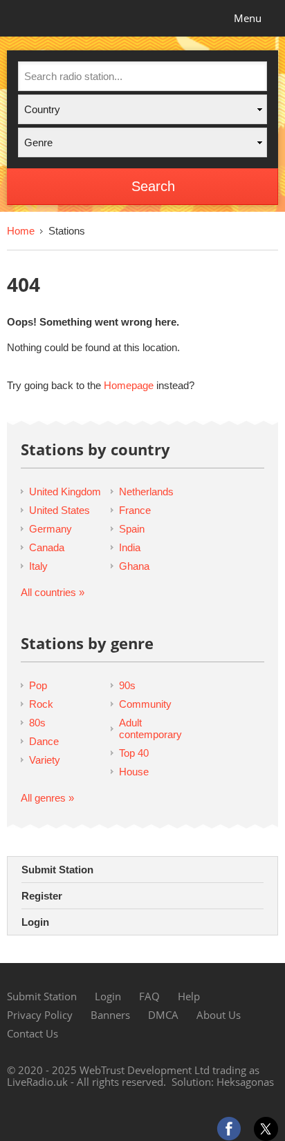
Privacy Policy (40, 1015)
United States (59, 510)
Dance (44, 741)
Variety (44, 760)
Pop (38, 685)
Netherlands (146, 491)
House (134, 771)
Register (41, 896)
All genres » (47, 798)
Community (145, 704)
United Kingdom (65, 491)
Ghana (134, 566)
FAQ (149, 996)
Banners (110, 1015)
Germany (50, 529)
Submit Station (57, 869)
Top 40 (134, 753)
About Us (218, 1015)
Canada (46, 547)
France (135, 510)
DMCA (163, 1015)
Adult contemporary (150, 728)
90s (127, 685)
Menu (247, 18)
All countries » (52, 592)
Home (21, 231)
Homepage (129, 385)
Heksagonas (245, 1082)
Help (189, 996)
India (129, 547)
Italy (38, 566)
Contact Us (32, 1033)
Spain (132, 529)
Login (35, 922)
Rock (41, 704)
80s (37, 722)
